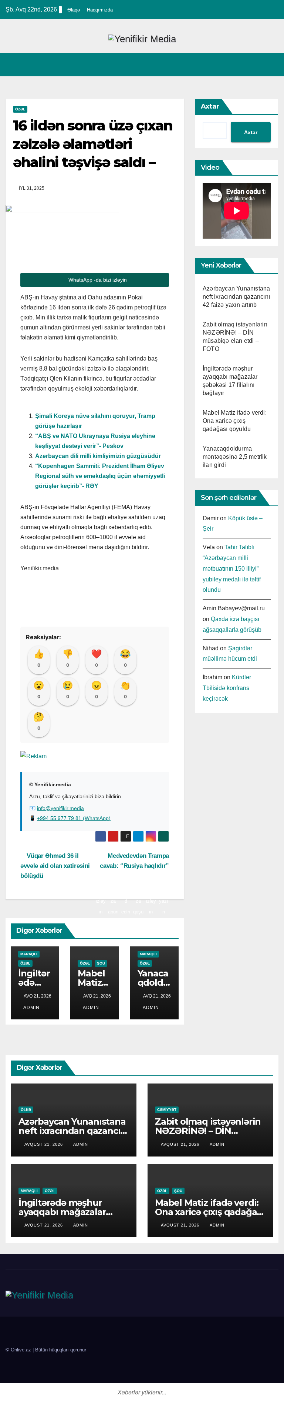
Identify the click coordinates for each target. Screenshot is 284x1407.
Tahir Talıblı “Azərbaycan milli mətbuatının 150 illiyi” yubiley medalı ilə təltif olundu (232, 568)
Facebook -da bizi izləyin (100, 836)
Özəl (20, 109)
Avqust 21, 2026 (44, 1144)
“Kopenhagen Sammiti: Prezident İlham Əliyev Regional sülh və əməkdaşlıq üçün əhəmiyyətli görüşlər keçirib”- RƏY (100, 476)
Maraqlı (28, 954)
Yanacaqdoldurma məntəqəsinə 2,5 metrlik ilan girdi (235, 456)
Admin (31, 1007)
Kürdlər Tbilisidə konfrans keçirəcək (227, 688)
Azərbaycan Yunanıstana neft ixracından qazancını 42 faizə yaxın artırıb (236, 296)
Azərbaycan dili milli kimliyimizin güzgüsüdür (98, 456)
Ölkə (26, 1110)
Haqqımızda (100, 10)
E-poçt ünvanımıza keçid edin (126, 838)
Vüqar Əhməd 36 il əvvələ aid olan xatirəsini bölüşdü (55, 865)
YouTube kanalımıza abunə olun (113, 836)
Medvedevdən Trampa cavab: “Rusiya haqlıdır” (134, 860)
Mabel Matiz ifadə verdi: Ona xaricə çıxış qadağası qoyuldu (235, 420)
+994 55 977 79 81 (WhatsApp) (74, 818)
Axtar (210, 106)
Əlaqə (73, 10)
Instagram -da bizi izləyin (150, 836)
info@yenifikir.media (60, 808)
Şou (101, 963)
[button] (257, 65)
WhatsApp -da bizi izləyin (97, 280)
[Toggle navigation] (271, 64)
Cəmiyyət (166, 1110)
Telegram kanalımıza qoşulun (138, 836)
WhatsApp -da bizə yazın (163, 836)
